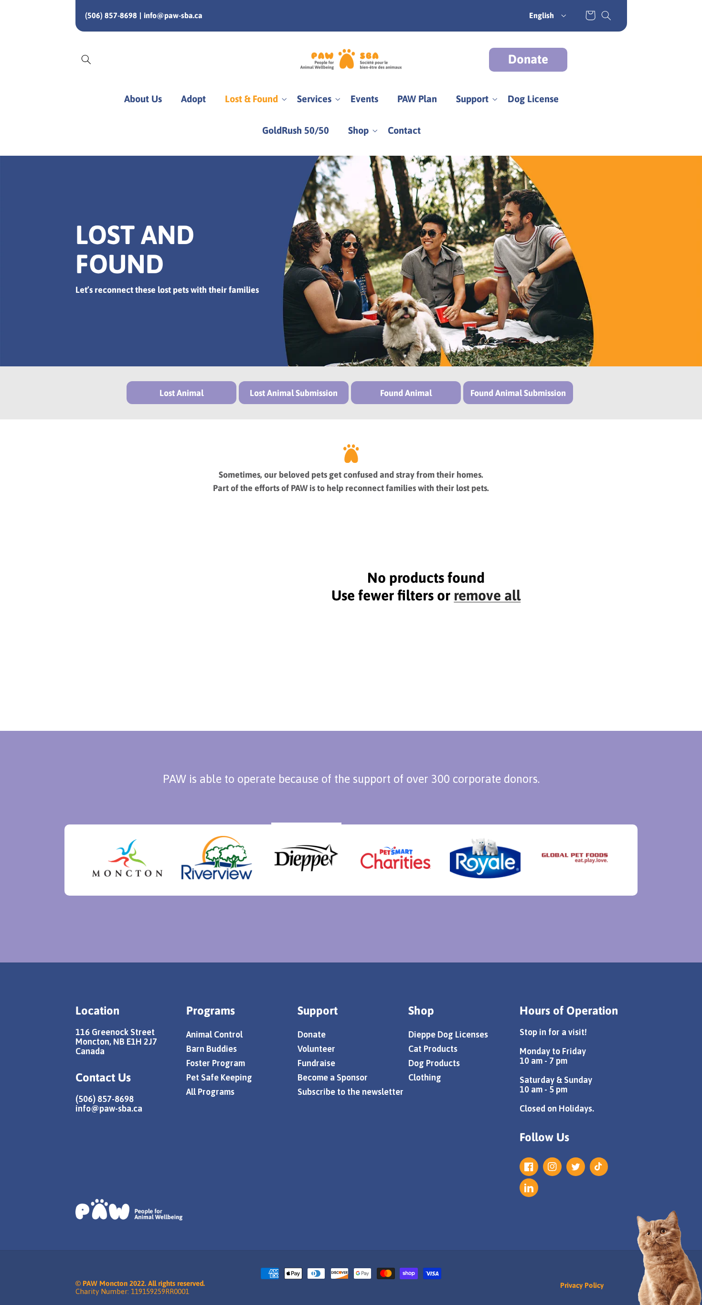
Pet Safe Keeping (219, 1077)
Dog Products (434, 1063)
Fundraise (316, 1063)
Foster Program (215, 1063)
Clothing (424, 1077)
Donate (528, 59)
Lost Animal (181, 393)
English (541, 15)
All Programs (210, 1092)
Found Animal (406, 393)
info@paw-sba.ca (173, 15)
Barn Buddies (211, 1049)
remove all (487, 595)
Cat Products (432, 1049)
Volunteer (316, 1049)
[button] (606, 15)
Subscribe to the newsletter (351, 1092)
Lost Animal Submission (294, 393)
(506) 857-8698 (111, 15)
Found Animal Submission (518, 393)
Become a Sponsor (333, 1077)
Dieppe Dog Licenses (448, 1034)
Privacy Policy (582, 1285)
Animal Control (214, 1034)
